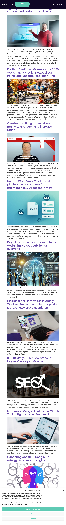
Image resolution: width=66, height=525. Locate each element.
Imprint (37, 522)
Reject (33, 514)
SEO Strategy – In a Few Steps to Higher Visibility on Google (29, 359)
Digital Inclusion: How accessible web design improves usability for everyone (32, 245)
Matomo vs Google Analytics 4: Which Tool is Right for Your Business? (33, 412)
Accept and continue (33, 509)
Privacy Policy (31, 522)
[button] (63, 490)
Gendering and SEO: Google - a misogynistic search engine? (28, 458)
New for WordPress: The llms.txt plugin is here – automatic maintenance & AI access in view (29, 184)
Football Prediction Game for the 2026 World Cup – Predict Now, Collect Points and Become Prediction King (33, 72)
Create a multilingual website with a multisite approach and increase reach (32, 126)
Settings (33, 519)
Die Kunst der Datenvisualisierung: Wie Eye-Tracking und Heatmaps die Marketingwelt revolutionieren (32, 304)
